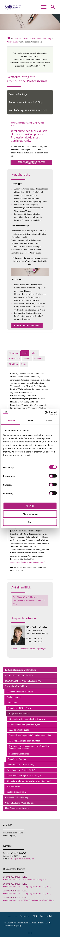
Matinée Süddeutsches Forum (20, 691)
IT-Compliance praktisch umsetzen (24, 741)
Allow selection (30, 514)
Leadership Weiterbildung (16, 797)
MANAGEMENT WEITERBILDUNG (23, 681)
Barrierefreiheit (46, 916)
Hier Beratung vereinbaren (17, 808)
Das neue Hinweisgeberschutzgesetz (25, 724)
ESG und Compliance (19, 730)
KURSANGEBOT (20, 38)
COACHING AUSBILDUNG (19, 675)
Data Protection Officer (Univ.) (20, 764)
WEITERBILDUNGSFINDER (19, 803)
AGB (35, 916)
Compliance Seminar (17, 759)
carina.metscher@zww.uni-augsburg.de (27, 562)
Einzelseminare (13, 786)
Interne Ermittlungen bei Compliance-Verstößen (30, 735)
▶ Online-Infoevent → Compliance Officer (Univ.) (25, 880)
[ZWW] (13, 8)
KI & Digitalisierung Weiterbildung (20, 670)
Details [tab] (30, 420)
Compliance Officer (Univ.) (20, 708)
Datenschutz (24, 916)
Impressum (12, 916)
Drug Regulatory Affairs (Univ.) (21, 770)
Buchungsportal (14, 697)
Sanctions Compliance (19, 754)
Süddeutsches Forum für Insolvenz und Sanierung (29, 781)
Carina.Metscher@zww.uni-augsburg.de (28, 649)
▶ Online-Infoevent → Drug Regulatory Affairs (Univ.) (27, 886)
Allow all (30, 506)
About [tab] (49, 420)
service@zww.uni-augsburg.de (22, 859)
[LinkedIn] (30, 932)
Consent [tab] (11, 420)
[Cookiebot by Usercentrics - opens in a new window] (44, 413)
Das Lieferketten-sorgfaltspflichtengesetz (27, 719)
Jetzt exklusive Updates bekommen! (31, 163)
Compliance (12, 42)
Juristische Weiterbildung (40, 38)
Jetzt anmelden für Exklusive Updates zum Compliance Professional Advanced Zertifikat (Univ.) (29, 135)
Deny (30, 522)
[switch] (53, 476)
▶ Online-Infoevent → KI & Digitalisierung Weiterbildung (28, 900)
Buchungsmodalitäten (16, 792)
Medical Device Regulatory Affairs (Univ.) (25, 775)
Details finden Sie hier (27, 325)
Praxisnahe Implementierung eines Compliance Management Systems (30, 747)
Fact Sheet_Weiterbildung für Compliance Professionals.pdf (29, 600)
